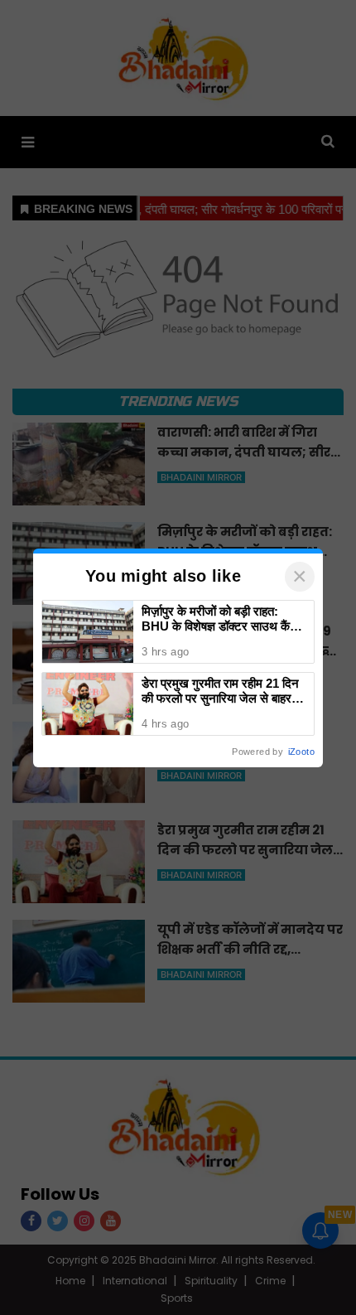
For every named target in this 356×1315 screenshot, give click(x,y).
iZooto (301, 752)
